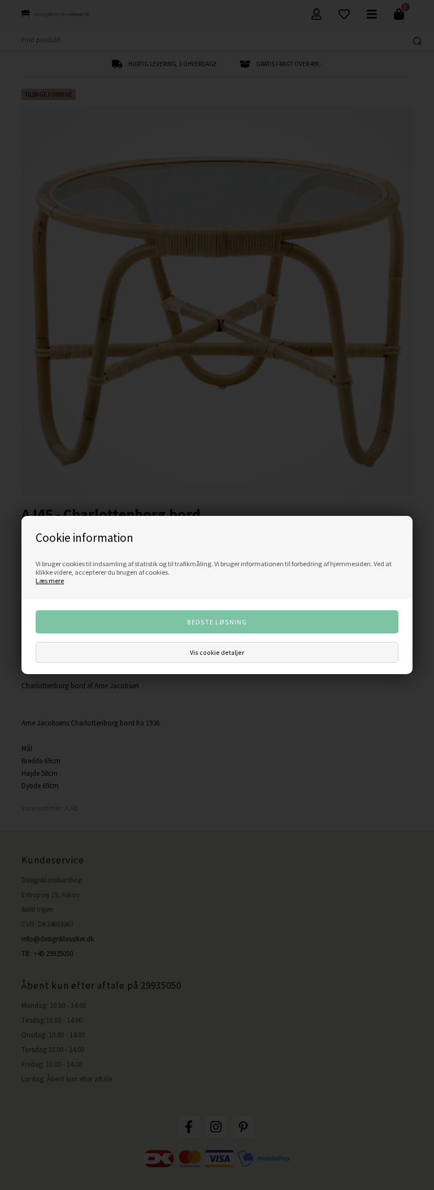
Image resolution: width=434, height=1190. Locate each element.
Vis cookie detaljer (217, 652)
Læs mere (50, 580)
